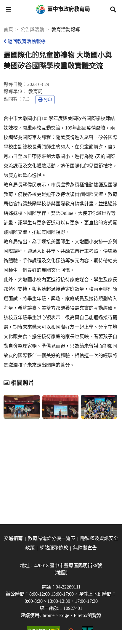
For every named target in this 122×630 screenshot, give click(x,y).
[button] (8, 9)
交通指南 (13, 538)
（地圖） (61, 572)
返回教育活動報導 (27, 41)
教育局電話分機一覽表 (51, 538)
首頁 (8, 29)
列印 (48, 99)
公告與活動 (32, 29)
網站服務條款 (54, 547)
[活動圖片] (22, 407)
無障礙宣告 (85, 547)
